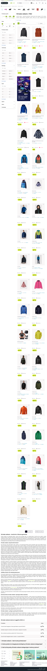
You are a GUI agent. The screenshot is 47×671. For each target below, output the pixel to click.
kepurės (9, 580)
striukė (33, 266)
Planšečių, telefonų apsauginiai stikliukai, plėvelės (39, 662)
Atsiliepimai (34, 0)
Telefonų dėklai (12, 664)
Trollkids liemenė (19, 492)
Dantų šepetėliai (34, 665)
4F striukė (18, 216)
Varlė (45, 0)
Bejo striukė (19, 467)
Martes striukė (34, 366)
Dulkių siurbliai (12, 665)
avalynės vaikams (14, 587)
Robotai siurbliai (21, 665)
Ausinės (33, 663)
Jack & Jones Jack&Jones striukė (22, 517)
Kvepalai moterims (4, 663)
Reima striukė (19, 291)
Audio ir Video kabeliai (4, 664)
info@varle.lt (11, 0)
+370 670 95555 (6, 0)
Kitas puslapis (41, 531)
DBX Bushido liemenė (20, 341)
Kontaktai (30, 0)
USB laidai (20, 663)
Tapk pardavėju (38, 0)
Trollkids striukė (19, 165)
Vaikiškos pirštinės (31, 580)
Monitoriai (2, 665)
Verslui (42, 0)
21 (36, 531)
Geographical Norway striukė (21, 316)
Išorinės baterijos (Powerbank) (36, 664)
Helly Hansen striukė (35, 341)
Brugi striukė (34, 467)
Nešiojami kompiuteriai (13, 662)
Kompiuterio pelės (13, 663)
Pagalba (27, 0)
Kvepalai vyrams (21, 662)
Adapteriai (21, 664)
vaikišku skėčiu (41, 603)
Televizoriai (2, 662)
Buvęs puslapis (22, 531)
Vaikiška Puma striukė (20, 140)
